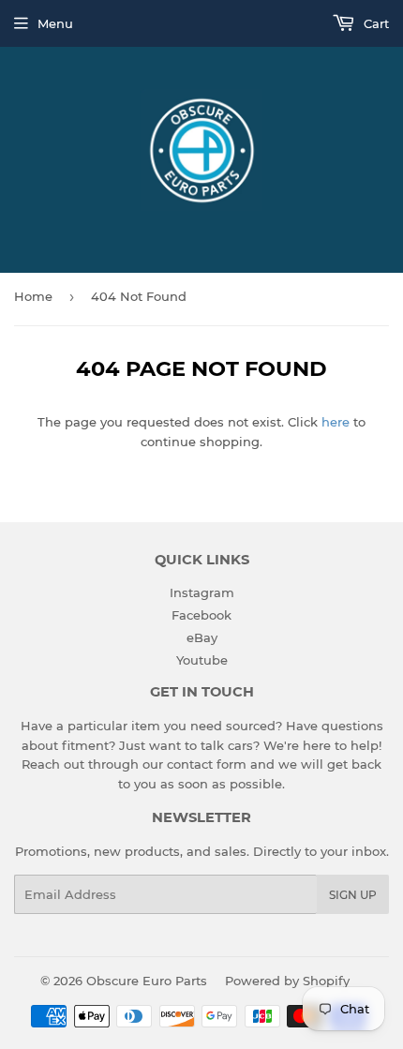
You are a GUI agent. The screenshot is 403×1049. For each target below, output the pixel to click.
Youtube (202, 659)
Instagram (202, 592)
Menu (55, 23)
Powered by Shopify (287, 980)
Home (33, 296)
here (335, 421)
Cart (374, 23)
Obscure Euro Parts (146, 980)
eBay (202, 637)
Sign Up (353, 895)
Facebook (201, 614)
